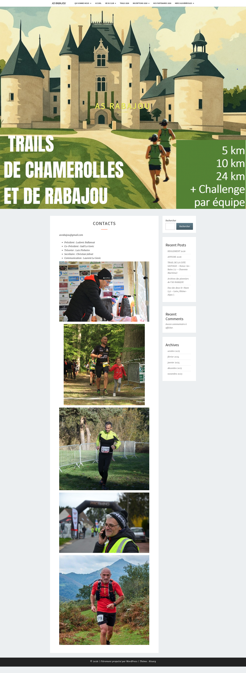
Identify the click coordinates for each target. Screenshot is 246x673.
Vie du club (109, 3)
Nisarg (152, 661)
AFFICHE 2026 (175, 257)
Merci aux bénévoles (183, 3)
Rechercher (171, 220)
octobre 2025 (174, 351)
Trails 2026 (124, 3)
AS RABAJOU (59, 3)
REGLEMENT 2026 (177, 251)
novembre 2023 (175, 374)
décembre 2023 (175, 368)
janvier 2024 (174, 362)
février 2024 (173, 356)
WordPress (131, 661)
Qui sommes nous (82, 3)
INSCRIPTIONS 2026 (140, 3)
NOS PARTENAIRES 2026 (162, 3)
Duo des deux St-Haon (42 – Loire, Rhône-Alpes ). (178, 291)
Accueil (98, 3)
